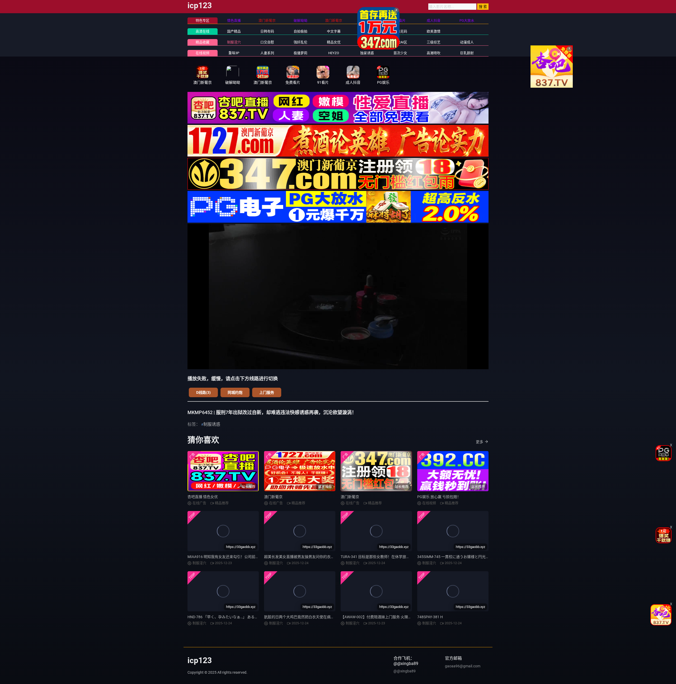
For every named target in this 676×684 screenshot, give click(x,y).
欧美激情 (433, 31)
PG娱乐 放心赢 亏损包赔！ (439, 497)
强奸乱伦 (300, 42)
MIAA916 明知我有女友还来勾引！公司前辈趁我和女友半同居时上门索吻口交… (252, 557)
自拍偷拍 (300, 31)
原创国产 (367, 31)
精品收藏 (202, 42)
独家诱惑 (367, 53)
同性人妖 (367, 42)
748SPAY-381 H (430, 617)
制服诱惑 (211, 424)
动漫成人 (467, 42)
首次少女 (400, 53)
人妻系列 (267, 53)
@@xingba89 (404, 671)
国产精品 (234, 31)
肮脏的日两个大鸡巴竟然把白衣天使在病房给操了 (304, 617)
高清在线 (202, 31)
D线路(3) (203, 392)
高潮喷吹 (433, 53)
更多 (479, 442)
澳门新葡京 (273, 497)
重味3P (233, 53)
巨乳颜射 (467, 53)
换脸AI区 (400, 42)
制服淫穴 (234, 42)
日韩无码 (400, 31)
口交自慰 (267, 42)
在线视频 (202, 53)
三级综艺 (433, 42)
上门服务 (266, 392)
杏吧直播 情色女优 (202, 497)
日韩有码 (267, 31)
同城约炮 (235, 392)
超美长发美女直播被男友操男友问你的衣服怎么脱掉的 (308, 557)
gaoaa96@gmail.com (462, 666)
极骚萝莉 (300, 53)
